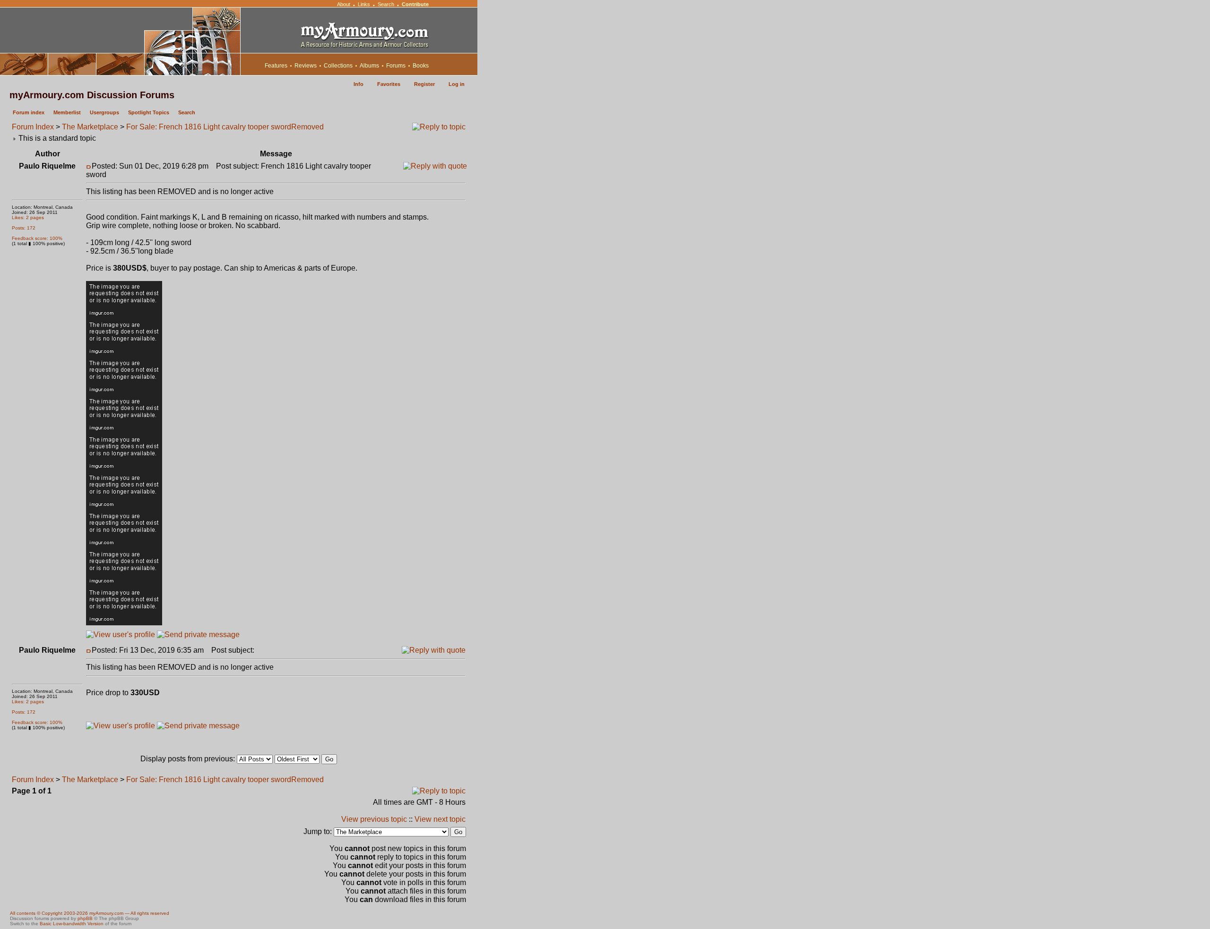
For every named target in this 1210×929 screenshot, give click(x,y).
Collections (338, 65)
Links (364, 4)
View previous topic (374, 819)
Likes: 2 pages (28, 217)
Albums (369, 65)
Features (276, 65)
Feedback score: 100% (37, 238)
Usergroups (104, 112)
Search (386, 4)
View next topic (440, 819)
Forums (396, 65)
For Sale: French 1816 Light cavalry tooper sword (208, 127)
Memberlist (67, 112)
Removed (307, 127)
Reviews (305, 65)
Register (424, 84)
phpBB (85, 918)
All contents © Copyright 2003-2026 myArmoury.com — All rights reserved (89, 913)
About (344, 4)
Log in (457, 84)
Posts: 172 (23, 227)
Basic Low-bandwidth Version (72, 923)
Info (358, 84)
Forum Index (33, 127)
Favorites (388, 84)
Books (420, 65)
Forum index (28, 112)
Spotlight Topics (148, 112)
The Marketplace (90, 127)
